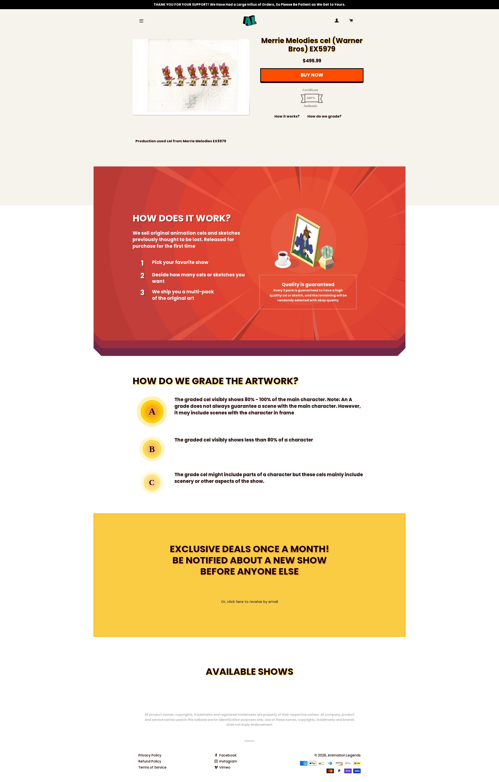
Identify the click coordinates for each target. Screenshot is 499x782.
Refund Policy (149, 761)
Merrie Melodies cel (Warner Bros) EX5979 (312, 44)
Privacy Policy (149, 755)
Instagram (228, 761)
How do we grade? (324, 116)
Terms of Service (152, 767)
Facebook (227, 755)
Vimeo (224, 767)
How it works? (287, 116)
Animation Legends (344, 755)
